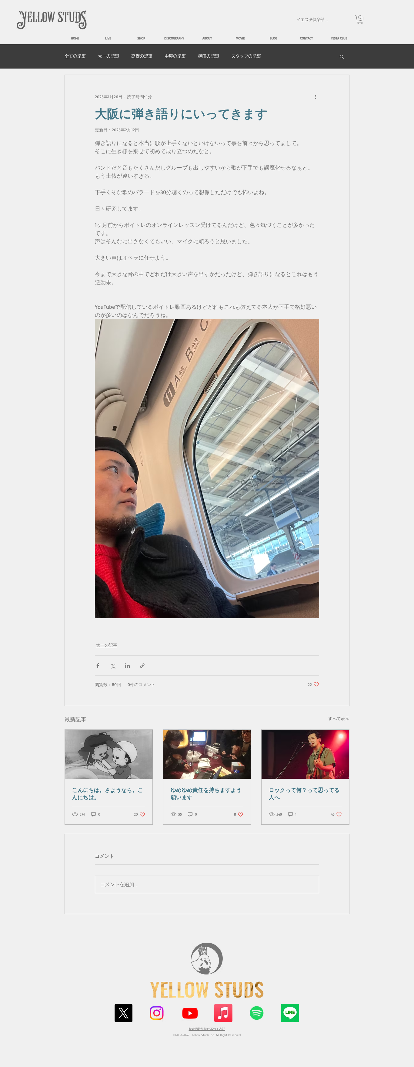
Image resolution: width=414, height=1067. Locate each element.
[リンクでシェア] (142, 665)
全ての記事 (75, 56)
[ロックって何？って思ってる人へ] (305, 754)
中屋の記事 (175, 56)
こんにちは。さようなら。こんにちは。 (107, 793)
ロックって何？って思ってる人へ (304, 793)
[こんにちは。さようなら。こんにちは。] (108, 754)
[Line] (290, 1013)
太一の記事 (108, 56)
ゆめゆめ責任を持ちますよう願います (206, 793)
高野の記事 (141, 56)
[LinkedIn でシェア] (127, 665)
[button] (360, 19)
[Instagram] (157, 1013)
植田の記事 (208, 56)
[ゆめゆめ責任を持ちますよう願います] (207, 754)
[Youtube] (190, 1013)
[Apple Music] (223, 1013)
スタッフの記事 (246, 56)
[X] (123, 1013)
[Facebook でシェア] (98, 665)
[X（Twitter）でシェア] (112, 665)
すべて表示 (338, 718)
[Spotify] (257, 1013)
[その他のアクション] (315, 96)
